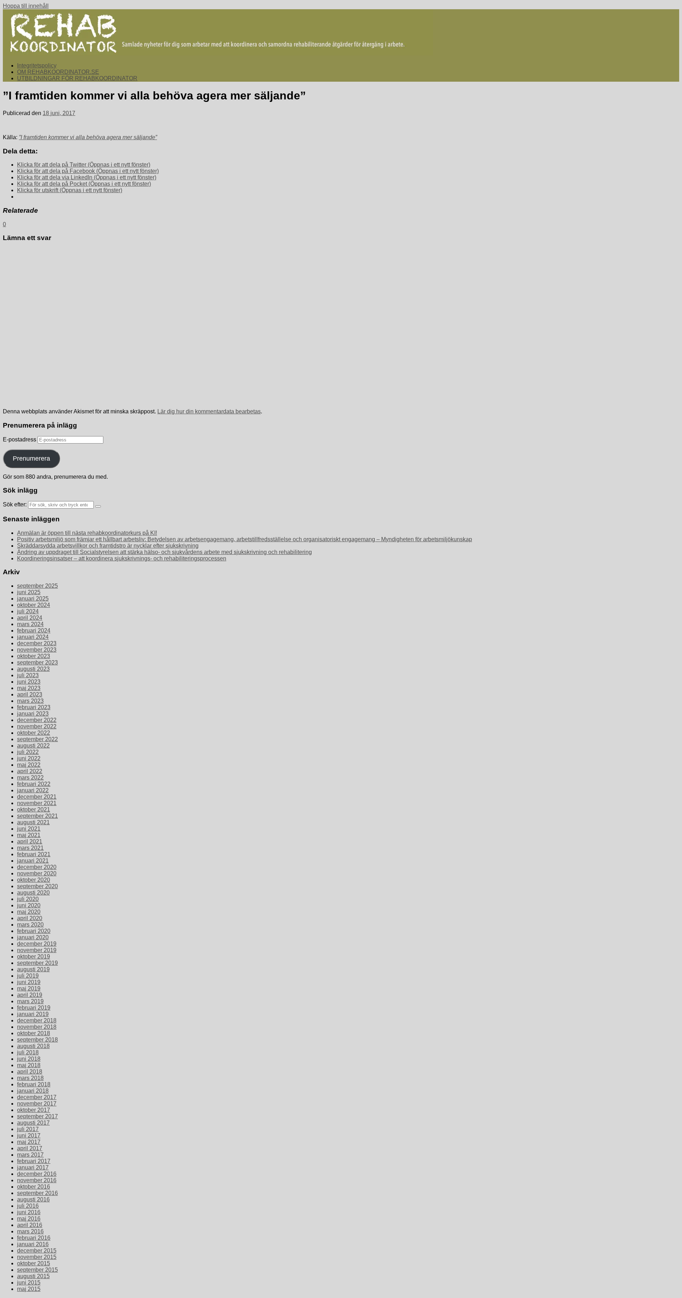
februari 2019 (33, 1008)
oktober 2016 (33, 1187)
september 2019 (37, 963)
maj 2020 (28, 912)
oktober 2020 (33, 880)
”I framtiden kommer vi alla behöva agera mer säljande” (88, 137)
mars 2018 (30, 1078)
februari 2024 (33, 631)
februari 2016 (33, 1238)
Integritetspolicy (36, 66)
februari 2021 (33, 854)
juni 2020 (28, 905)
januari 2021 (33, 861)
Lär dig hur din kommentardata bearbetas (209, 411)
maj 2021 (28, 835)
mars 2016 (30, 1231)
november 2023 (36, 650)
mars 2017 (30, 1155)
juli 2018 (28, 1052)
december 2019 (36, 944)
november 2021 (36, 803)
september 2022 (37, 739)
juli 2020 (28, 899)
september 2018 (37, 1040)
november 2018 (36, 1027)
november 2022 (36, 726)
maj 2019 (28, 988)
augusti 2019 (33, 969)
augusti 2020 (33, 893)
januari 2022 (33, 790)
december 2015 (36, 1251)
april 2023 (29, 694)
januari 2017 (33, 1167)
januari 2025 (33, 599)
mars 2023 (30, 701)
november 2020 (36, 873)
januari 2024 (33, 637)
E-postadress (20, 439)
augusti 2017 (33, 1123)
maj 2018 (28, 1065)
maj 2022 (28, 765)
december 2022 (36, 720)
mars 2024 (30, 624)
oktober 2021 (33, 810)
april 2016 (29, 1225)
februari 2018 (33, 1084)
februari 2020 (33, 931)
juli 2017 (28, 1129)
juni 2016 (28, 1212)
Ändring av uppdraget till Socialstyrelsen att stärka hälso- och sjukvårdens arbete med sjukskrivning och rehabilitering (164, 552)
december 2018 (36, 1020)
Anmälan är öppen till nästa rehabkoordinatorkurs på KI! (87, 533)
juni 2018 (28, 1059)
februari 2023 (33, 707)
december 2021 (36, 797)
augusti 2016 (33, 1199)
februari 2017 (33, 1161)
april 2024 (29, 618)
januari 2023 (33, 714)
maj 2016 (28, 1219)
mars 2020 (30, 925)
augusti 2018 (33, 1046)
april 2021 (29, 841)
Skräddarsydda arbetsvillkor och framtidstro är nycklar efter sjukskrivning (108, 546)
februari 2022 (33, 784)
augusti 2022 (33, 746)
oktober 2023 (33, 656)
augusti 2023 (33, 669)
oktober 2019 (33, 957)
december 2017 (36, 1097)
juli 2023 (28, 675)
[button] (218, 32)
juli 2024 (28, 611)
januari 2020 (33, 937)
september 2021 (37, 816)
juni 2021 (28, 829)
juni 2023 (28, 682)
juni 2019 (28, 982)
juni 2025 (28, 592)
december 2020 (36, 867)
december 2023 (36, 643)
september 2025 (37, 586)
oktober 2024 (33, 605)
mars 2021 (30, 848)
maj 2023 (28, 688)
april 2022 (29, 771)
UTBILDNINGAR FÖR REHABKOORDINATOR (77, 78)
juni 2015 (28, 1283)
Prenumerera (31, 458)
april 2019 (29, 995)
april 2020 (29, 918)
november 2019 (36, 950)
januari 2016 (33, 1244)
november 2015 (36, 1257)
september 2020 (37, 886)
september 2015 (37, 1270)
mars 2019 (30, 1001)
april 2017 (29, 1148)
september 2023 (37, 662)
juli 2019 (28, 976)
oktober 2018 (33, 1033)
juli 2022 (28, 752)
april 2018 (29, 1072)
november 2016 (36, 1180)
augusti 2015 (33, 1276)
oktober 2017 (33, 1110)
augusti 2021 (33, 822)
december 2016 (36, 1174)
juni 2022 (28, 758)
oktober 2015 (33, 1263)
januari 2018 (33, 1091)
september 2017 (37, 1116)
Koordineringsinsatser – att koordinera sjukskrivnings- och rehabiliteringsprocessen (121, 558)
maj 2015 (28, 1289)
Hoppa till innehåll (26, 6)
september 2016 (37, 1193)
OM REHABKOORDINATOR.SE (58, 72)
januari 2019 (33, 1014)
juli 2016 (28, 1206)
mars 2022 (30, 778)
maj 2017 (28, 1142)
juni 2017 (28, 1136)
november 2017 (36, 1104)
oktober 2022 (33, 733)
